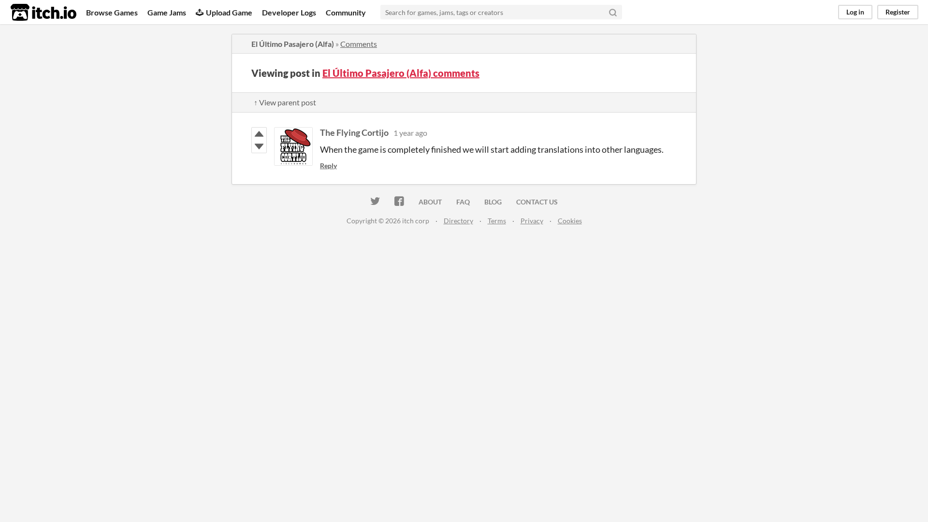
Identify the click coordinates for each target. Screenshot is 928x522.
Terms (497, 221)
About (430, 202)
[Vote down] (259, 146)
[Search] (613, 12)
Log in (855, 12)
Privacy (532, 221)
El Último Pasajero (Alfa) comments (400, 73)
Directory (458, 221)
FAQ (463, 202)
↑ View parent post (285, 102)
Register (897, 12)
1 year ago (410, 132)
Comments (358, 43)
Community (346, 12)
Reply (328, 165)
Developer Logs (289, 12)
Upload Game (229, 12)
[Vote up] (259, 134)
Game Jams (166, 12)
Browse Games (112, 12)
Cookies (570, 221)
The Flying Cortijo (354, 132)
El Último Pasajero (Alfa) (292, 43)
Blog (493, 202)
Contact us (537, 202)
